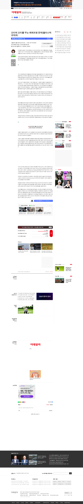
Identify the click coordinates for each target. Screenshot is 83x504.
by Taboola (15, 279)
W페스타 (63, 481)
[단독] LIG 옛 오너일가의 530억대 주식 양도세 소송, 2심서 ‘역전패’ (60, 456)
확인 (70, 473)
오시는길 (22, 502)
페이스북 (12, 60)
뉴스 (64, 31)
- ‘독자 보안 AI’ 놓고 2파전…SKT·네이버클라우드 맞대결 (20, 484)
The (69, 16)
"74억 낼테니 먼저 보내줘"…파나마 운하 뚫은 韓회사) (27, 294)
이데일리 (22, 12)
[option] (32, 8)
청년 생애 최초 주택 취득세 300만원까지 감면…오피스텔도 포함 (60, 463)
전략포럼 (59, 481)
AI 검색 (15, 17)
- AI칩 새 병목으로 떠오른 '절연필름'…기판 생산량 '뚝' (19, 481)
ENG (61, 8)
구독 (64, 8)
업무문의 (26, 502)
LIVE (12, 8)
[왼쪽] (31, 305)
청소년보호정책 (37, 502)
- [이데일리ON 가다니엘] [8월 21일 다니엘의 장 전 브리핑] (41, 484)
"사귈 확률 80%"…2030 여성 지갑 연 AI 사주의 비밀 (58, 460)
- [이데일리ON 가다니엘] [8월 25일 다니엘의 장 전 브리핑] (41, 481)
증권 (67, 31)
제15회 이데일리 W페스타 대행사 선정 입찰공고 (24, 473)
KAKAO (12, 65)
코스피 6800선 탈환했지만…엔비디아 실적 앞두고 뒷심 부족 (59, 455)
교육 (31, 17)
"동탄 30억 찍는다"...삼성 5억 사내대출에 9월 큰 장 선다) (27, 298)
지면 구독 (51, 271)
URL (14, 65)
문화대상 (54, 481)
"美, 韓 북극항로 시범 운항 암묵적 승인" (56, 462)
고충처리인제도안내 (46, 502)
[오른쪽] (32, 305)
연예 (70, 31)
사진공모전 (68, 481)
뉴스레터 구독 (47, 271)
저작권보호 (52, 502)
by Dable (15, 321)
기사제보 (61, 502)
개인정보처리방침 (67, 502)
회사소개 (13, 502)
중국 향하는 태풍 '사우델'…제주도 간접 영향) (25, 299)
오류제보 (57, 502)
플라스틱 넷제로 (24, 205)
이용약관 (31, 502)
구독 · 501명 (32, 205)
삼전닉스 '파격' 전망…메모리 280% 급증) (25, 296)
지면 (66, 8)
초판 (68, 8)
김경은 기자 (13, 54)
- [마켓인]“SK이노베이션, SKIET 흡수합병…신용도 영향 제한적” (20, 482)
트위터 (14, 60)
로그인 (71, 8)
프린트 (14, 63)
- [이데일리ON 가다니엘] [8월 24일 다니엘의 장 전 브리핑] (41, 482)
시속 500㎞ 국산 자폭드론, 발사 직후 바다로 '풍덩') (26, 293)
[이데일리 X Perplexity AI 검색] (32, 39)
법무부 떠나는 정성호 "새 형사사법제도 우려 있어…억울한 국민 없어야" (62, 458)
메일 (12, 63)
